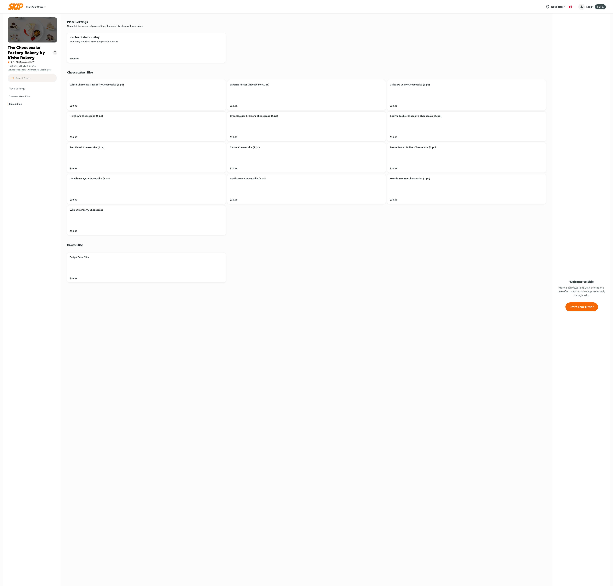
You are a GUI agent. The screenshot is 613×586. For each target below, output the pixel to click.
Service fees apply (17, 69)
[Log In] (581, 7)
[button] (32, 89)
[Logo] (16, 6)
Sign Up (600, 6)
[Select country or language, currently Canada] (570, 7)
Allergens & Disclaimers (39, 69)
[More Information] (55, 52)
